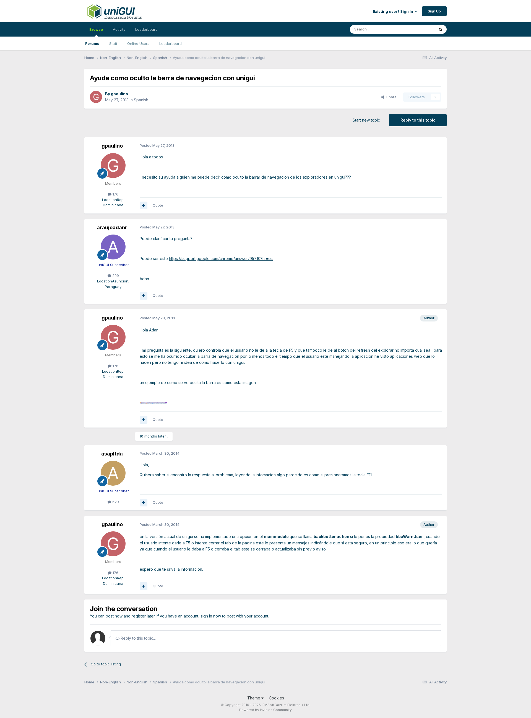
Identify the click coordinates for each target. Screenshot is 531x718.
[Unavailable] (153, 402)
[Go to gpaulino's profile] (96, 97)
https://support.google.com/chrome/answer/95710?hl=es (221, 258)
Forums (92, 43)
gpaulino (119, 93)
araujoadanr (112, 227)
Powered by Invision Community (265, 710)
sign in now (211, 616)
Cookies (276, 698)
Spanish (141, 99)
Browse (96, 29)
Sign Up (434, 11)
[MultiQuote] (143, 205)
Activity (119, 29)
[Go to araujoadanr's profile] (113, 247)
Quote (158, 205)
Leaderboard (170, 43)
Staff (113, 43)
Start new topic (366, 120)
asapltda (112, 454)
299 (115, 275)
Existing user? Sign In (394, 11)
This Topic (418, 29)
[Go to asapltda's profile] (113, 473)
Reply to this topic (417, 120)
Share (390, 97)
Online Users (138, 43)
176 (114, 194)
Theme (254, 698)
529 (115, 502)
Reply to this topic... (137, 638)
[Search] (440, 29)
